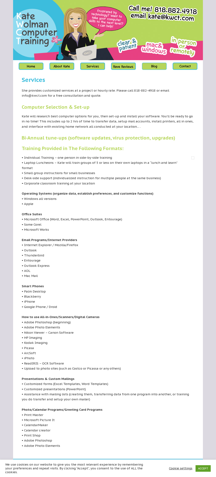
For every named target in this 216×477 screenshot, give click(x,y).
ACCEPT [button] (203, 468)
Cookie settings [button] (180, 468)
